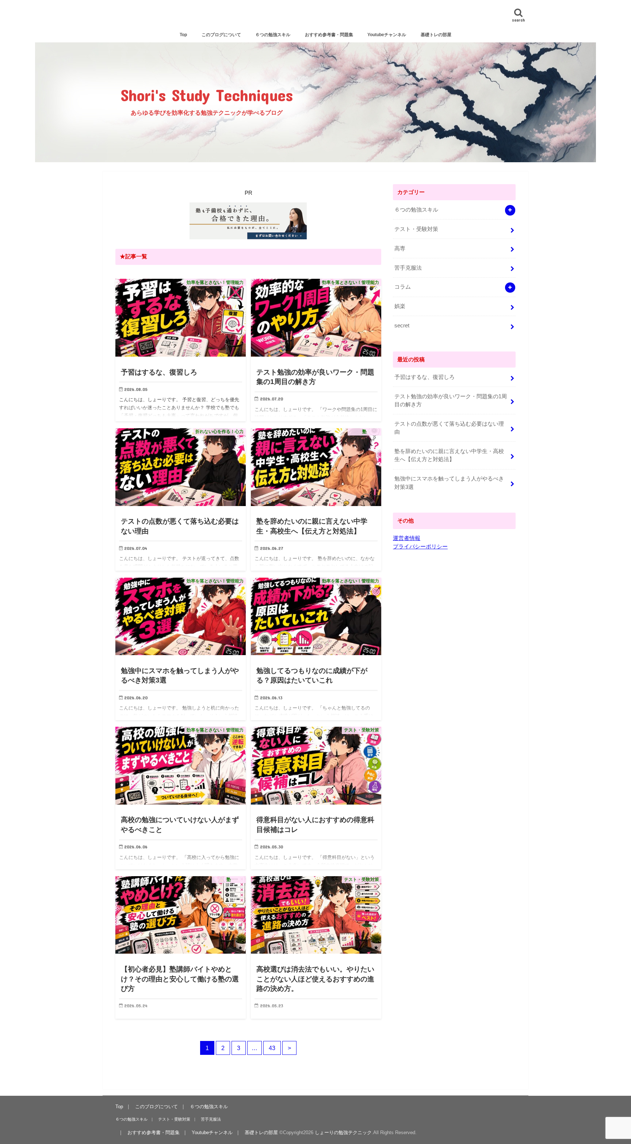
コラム (402, 287)
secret (401, 325)
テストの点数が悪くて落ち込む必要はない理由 (449, 428)
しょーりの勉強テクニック (316, 17)
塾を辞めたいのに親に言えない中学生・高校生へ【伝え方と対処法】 (449, 455)
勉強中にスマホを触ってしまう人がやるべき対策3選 (449, 483)
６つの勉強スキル (272, 34)
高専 (399, 248)
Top (183, 34)
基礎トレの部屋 (436, 34)
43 (272, 1048)
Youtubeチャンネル (386, 34)
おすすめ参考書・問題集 (329, 34)
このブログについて (221, 34)
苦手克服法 (408, 268)
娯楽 (399, 306)
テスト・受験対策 (416, 229)
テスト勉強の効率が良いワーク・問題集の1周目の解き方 (450, 400)
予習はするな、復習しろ (424, 377)
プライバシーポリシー (420, 547)
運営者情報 (406, 538)
